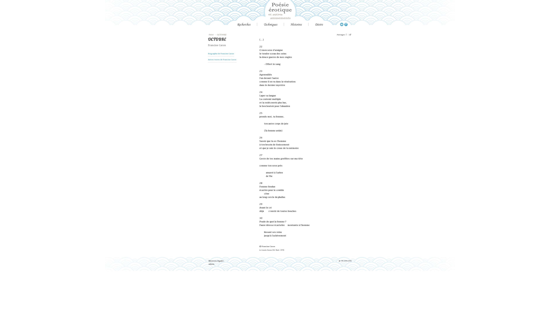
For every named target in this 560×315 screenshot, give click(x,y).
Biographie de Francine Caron (221, 53)
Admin (211, 264)
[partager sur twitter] (350, 34)
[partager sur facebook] (346, 34)
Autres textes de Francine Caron (222, 59)
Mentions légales (216, 261)
